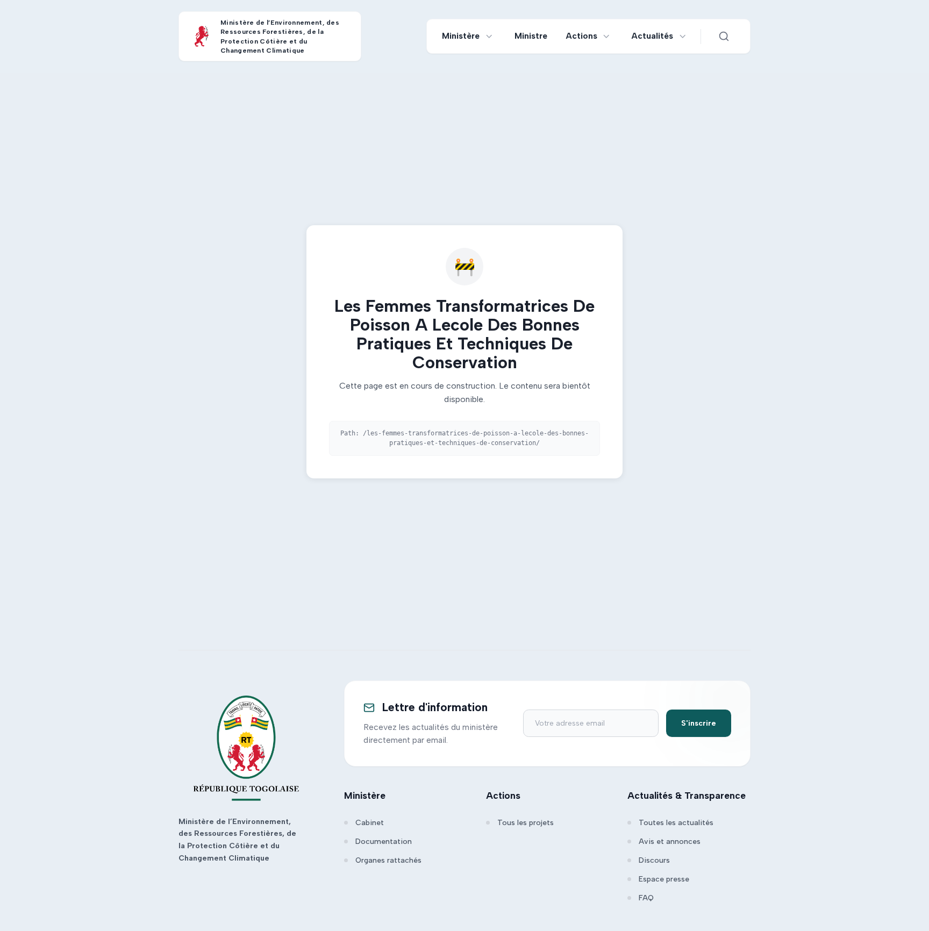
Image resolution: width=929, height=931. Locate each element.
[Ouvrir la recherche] (723, 36)
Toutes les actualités (676, 822)
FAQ (646, 898)
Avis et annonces (670, 841)
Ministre (530, 36)
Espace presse (664, 879)
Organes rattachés (388, 860)
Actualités (652, 36)
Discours (654, 860)
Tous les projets (525, 822)
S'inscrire (698, 723)
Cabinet (369, 822)
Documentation (383, 841)
